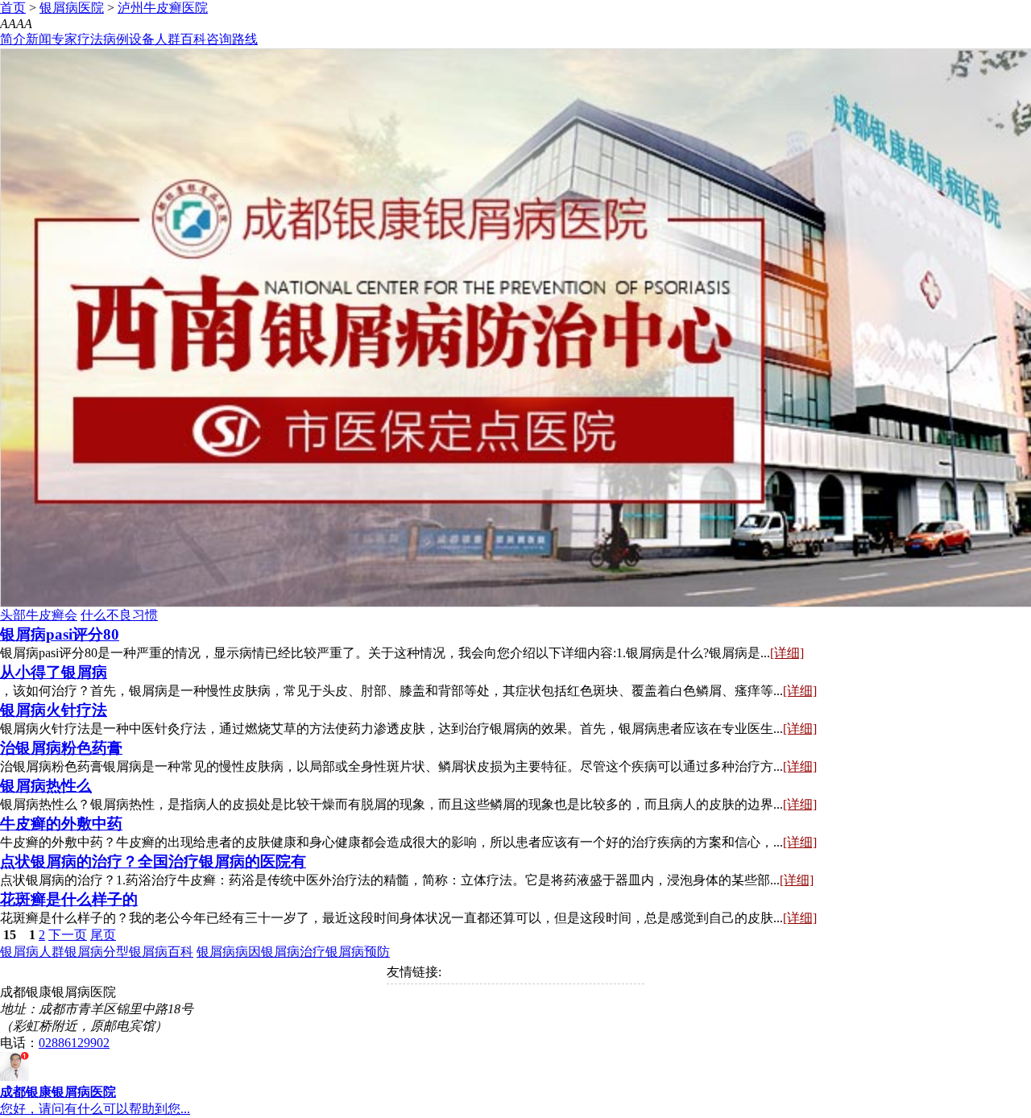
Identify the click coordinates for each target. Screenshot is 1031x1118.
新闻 (39, 39)
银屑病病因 (229, 952)
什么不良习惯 (119, 615)
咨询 (219, 39)
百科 (193, 39)
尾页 (103, 935)
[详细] (787, 653)
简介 (13, 39)
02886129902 (74, 1043)
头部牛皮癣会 (38, 615)
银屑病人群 (32, 952)
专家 (64, 39)
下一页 (67, 935)
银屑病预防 (357, 952)
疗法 (90, 39)
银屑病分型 (96, 952)
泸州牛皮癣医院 (163, 7)
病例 (116, 39)
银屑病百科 (161, 952)
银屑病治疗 (293, 952)
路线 (245, 39)
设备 (142, 39)
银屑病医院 (71, 7)
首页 (13, 7)
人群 (167, 39)
